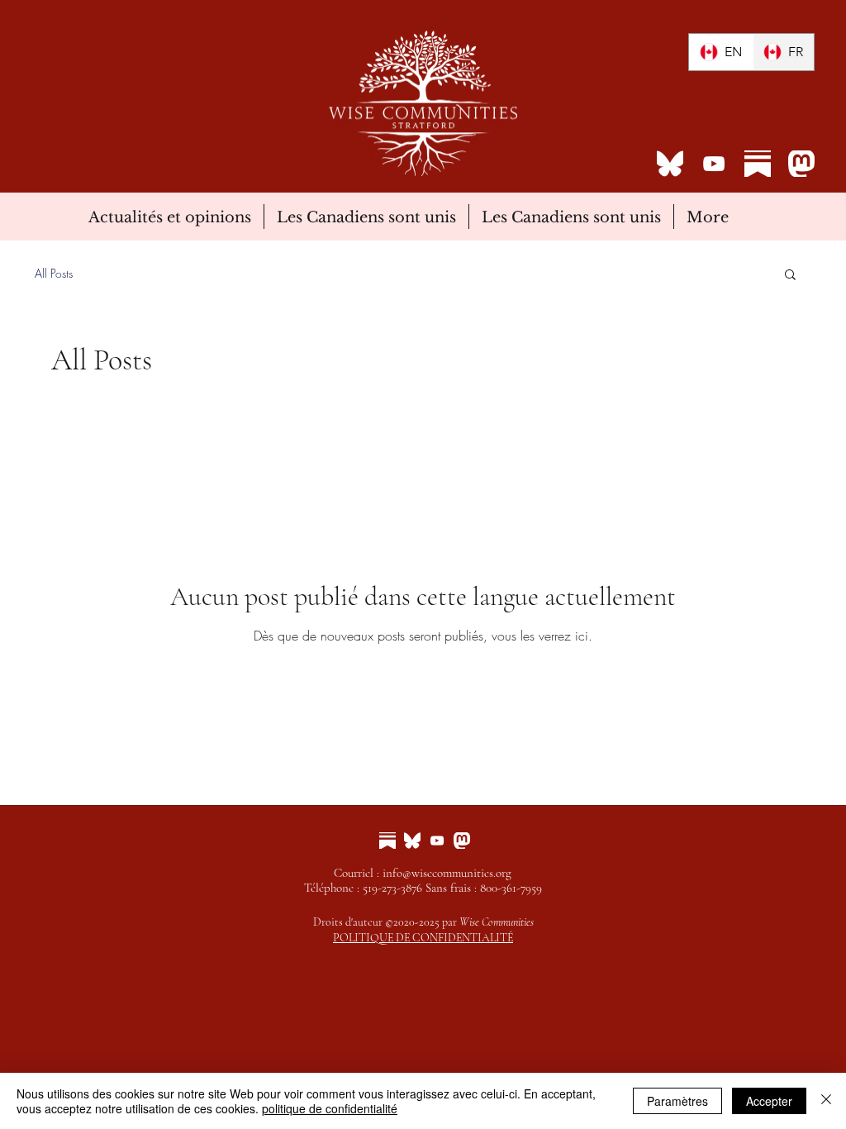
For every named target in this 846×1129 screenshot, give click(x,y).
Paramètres (677, 1101)
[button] (790, 275)
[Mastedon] (801, 163)
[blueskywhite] (670, 163)
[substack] (757, 163)
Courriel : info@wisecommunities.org (422, 872)
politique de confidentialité (329, 1108)
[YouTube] (714, 163)
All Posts (54, 273)
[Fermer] (826, 1101)
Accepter (769, 1101)
